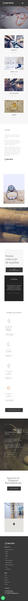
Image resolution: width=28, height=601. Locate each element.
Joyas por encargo (14, 93)
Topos (6, 566)
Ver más (14, 52)
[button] (14, 524)
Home (5, 575)
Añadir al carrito (9, 356)
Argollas (6, 551)
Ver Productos (14, 270)
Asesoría (14, 115)
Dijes (6, 558)
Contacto (6, 584)
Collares (6, 556)
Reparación (14, 50)
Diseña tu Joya (14, 71)
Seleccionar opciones (9, 334)
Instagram (14, 488)
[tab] (20, 222)
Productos (6, 579)
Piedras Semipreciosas (9, 564)
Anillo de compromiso (9, 549)
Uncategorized (8, 569)
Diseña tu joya (7, 582)
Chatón (6, 553)
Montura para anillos (9, 560)
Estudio (17, 222)
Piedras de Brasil (8, 562)
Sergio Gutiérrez (19, 226)
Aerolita (5, 577)
